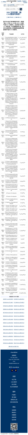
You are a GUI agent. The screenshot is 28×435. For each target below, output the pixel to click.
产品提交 (24, 1)
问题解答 (14, 414)
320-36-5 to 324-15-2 (8, 316)
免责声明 (14, 417)
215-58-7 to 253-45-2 (19, 299)
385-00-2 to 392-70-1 (14, 346)
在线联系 (14, 410)
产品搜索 (19, 1)
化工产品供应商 (14, 386)
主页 (5, 4)
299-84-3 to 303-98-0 (8, 309)
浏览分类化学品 (14, 402)
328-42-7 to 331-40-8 (8, 319)
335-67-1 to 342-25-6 (8, 322)
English (25, 2)
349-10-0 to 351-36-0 (8, 326)
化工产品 (14, 379)
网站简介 (14, 412)
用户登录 (14, 397)
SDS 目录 (14, 384)
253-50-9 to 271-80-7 (8, 302)
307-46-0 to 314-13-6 (8, 312)
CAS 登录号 (14, 381)
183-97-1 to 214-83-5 (8, 299)
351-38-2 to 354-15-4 (19, 326)
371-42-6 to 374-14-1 (8, 339)
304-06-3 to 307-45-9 (19, 309)
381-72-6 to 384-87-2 (19, 343)
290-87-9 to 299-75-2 (19, 305)
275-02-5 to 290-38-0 (8, 305)
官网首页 (14, 355)
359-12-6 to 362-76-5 (8, 333)
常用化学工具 (14, 399)
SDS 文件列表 (10, 4)
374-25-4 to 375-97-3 (19, 339)
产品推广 (14, 394)
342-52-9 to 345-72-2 (19, 322)
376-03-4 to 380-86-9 (8, 343)
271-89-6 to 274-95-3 (19, 302)
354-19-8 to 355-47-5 (8, 329)
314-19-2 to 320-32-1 (19, 312)
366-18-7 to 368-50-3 (8, 336)
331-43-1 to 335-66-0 (19, 319)
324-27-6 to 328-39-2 (19, 316)
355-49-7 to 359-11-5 (19, 329)
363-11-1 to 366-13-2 (19, 333)
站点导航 (14, 419)
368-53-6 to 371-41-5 (19, 336)
